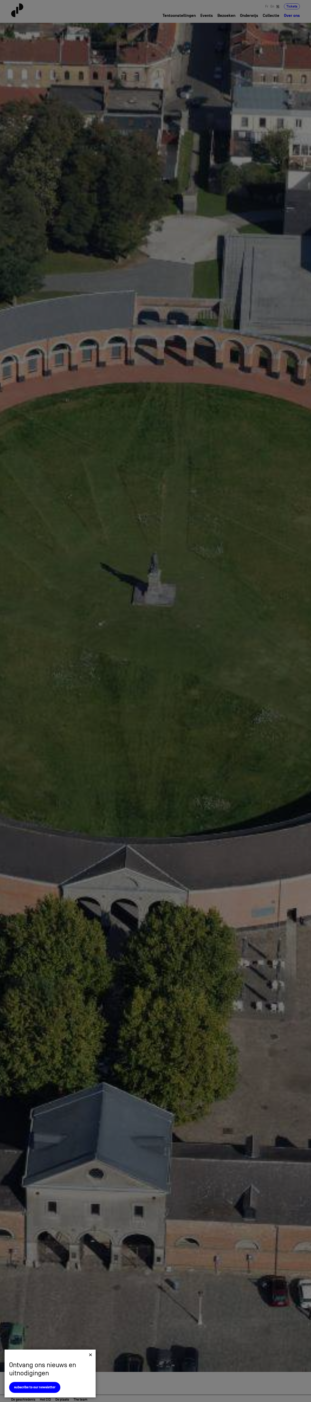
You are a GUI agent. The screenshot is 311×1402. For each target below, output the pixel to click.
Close (90, 1354)
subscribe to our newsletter (34, 1387)
